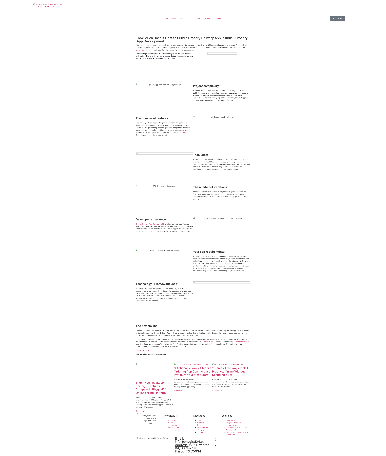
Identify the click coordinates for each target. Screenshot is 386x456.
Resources (184, 18)
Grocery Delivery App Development (149, 224)
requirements (182, 132)
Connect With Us (142, 350)
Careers (207, 18)
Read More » (140, 411)
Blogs (174, 18)
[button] (136, 82)
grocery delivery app (144, 50)
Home (166, 18)
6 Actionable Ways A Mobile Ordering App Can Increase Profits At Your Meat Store (192, 371)
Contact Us (218, 18)
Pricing (197, 18)
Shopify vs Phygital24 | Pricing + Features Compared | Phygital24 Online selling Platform (151, 388)
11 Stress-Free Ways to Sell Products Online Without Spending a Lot (230, 371)
